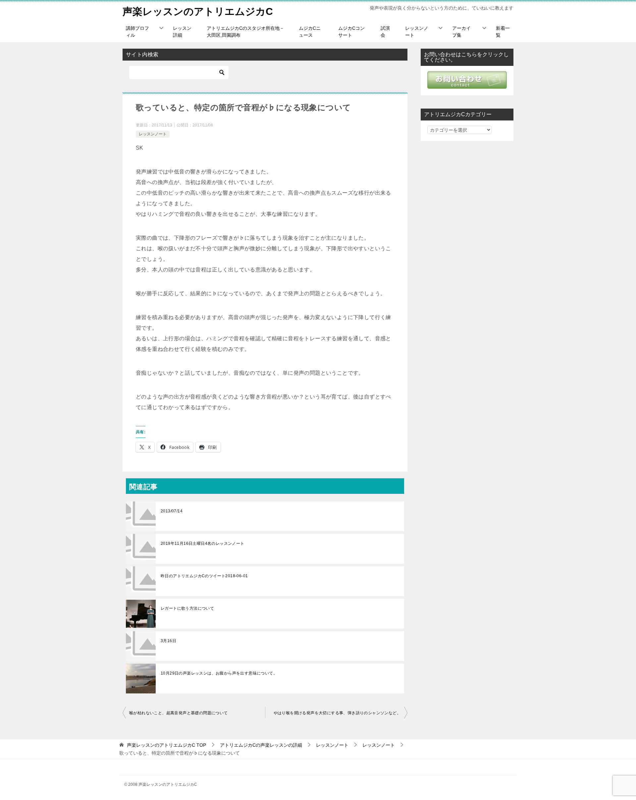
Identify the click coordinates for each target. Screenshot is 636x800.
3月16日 (168, 640)
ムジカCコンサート (351, 31)
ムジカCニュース (310, 31)
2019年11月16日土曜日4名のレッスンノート (202, 543)
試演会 (385, 31)
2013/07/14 (172, 511)
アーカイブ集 (461, 31)
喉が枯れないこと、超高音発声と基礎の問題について (178, 713)
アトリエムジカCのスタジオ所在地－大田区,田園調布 (245, 31)
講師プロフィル (137, 31)
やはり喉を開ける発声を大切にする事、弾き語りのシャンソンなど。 (337, 713)
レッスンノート (416, 31)
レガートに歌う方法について (187, 608)
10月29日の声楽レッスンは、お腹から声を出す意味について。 (219, 673)
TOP (166, 745)
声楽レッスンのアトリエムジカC (198, 11)
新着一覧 (503, 31)
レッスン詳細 (182, 31)
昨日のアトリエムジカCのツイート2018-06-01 (204, 576)
